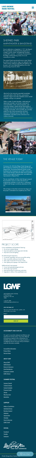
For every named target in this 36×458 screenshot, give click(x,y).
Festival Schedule (8, 388)
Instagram (6, 436)
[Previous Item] (4, 230)
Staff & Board (7, 364)
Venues (5, 392)
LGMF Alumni (7, 373)
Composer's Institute (9, 371)
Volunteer (6, 418)
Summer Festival (8, 383)
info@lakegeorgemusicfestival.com (11, 302)
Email (5, 313)
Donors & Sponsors (8, 367)
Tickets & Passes (8, 385)
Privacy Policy (7, 351)
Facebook (6, 432)
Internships (6, 397)
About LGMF (7, 362)
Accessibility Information (10, 348)
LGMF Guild (7, 422)
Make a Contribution (9, 406)
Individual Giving (8, 408)
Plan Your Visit (7, 394)
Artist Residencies (8, 369)
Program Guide (7, 390)
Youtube (6, 434)
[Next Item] (31, 230)
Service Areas (7, 353)
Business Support (8, 411)
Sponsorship (7, 415)
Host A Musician (8, 420)
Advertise (6, 413)
